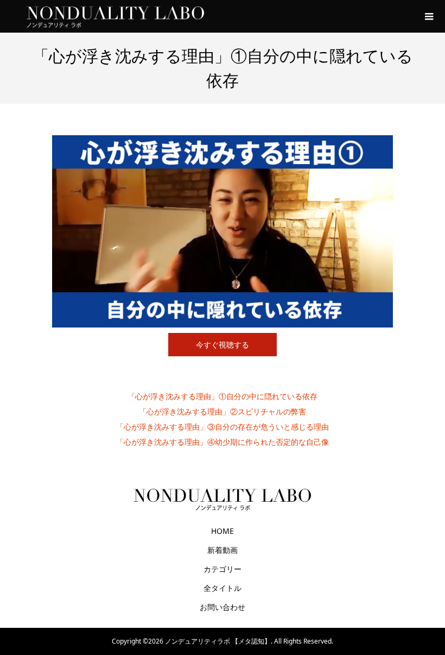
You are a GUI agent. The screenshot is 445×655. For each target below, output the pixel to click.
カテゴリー (222, 569)
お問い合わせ (222, 607)
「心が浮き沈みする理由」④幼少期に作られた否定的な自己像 (222, 442)
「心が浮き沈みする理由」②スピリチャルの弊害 (222, 411)
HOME (222, 531)
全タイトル (222, 588)
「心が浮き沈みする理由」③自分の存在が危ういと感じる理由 (222, 426)
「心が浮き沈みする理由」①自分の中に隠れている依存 (222, 396)
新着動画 (222, 550)
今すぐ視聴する (222, 344)
